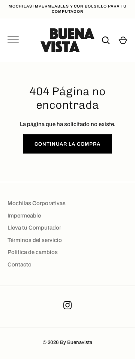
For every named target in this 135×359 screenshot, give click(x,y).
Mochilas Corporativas (37, 203)
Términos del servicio (35, 240)
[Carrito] (123, 40)
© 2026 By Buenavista (67, 342)
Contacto (20, 265)
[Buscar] (106, 40)
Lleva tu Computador (34, 228)
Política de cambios (33, 252)
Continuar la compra (67, 144)
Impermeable (24, 216)
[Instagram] (67, 306)
